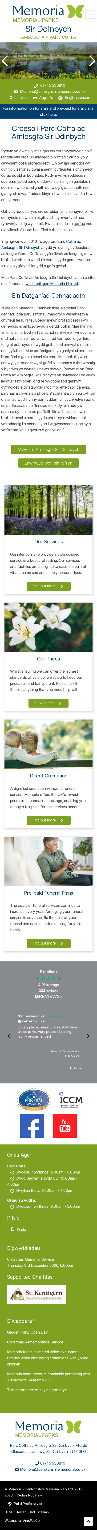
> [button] (91, 60)
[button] (9, 1036)
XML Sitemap (39, 1512)
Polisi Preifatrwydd (28, 1504)
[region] (48, 1036)
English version (77, 97)
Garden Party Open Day (27, 1332)
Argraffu (46, 97)
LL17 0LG (78, 1451)
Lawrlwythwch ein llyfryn (48, 463)
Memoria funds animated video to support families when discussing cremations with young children (47, 1358)
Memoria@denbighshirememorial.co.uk (52, 91)
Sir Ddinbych (48, 29)
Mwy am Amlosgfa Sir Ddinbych (48, 449)
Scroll (88, 1521)
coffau (79, 223)
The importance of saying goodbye (37, 1390)
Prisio (21, 1229)
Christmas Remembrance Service (35, 1342)
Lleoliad (21, 97)
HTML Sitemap (15, 1512)
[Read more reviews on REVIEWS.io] (48, 997)
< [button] (5, 60)
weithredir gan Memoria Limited (51, 283)
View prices (44, 703)
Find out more (44, 586)
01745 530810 (52, 85)
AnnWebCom (32, 1520)
